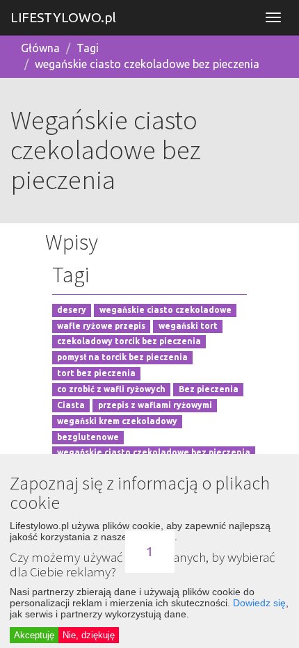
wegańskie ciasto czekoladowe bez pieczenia (147, 64)
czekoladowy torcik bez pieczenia (129, 341)
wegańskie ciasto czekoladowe (165, 309)
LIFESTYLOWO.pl (63, 17)
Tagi (87, 48)
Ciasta (71, 405)
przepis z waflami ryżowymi (155, 405)
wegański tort (188, 325)
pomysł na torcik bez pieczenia (122, 357)
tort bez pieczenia (96, 373)
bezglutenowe (88, 437)
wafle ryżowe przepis (101, 325)
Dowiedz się (259, 602)
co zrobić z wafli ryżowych (111, 389)
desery (71, 309)
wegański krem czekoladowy (117, 421)
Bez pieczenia (209, 389)
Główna (40, 48)
